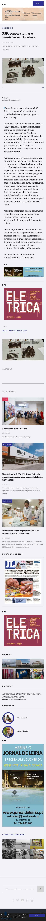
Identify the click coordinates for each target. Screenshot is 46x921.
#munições (22, 331)
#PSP (4, 331)
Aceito (37, 915)
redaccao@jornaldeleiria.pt (11, 100)
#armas (12, 331)
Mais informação (6, 919)
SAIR (38, 3)
